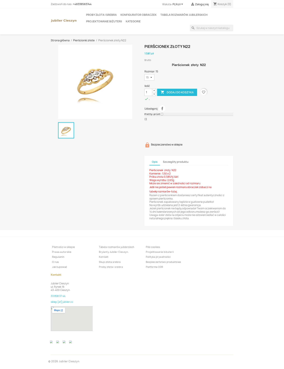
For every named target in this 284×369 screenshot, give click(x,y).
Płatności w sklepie (63, 247)
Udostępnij (162, 108)
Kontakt (103, 256)
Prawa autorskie (61, 251)
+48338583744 (82, 4)
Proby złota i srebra (101, 15)
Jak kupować (59, 266)
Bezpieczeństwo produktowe (163, 262)
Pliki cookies (153, 247)
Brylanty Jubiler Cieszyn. (114, 251)
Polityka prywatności (158, 256)
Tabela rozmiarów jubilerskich (184, 15)
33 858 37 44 (58, 296)
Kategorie (133, 21)
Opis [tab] (154, 162)
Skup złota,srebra (110, 262)
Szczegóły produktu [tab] (176, 162)
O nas (55, 262)
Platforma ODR (154, 266)
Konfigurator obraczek (138, 15)
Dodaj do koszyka (177, 92)
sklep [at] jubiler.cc (62, 302)
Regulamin (58, 256)
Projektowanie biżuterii (104, 21)
